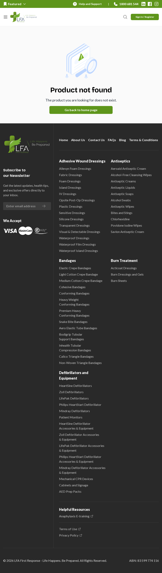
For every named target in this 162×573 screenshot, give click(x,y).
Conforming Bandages (74, 293)
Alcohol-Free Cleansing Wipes (131, 175)
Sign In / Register (145, 16)
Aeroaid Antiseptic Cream (128, 168)
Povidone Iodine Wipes (126, 225)
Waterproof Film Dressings (77, 244)
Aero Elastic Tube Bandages (78, 328)
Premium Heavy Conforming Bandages (74, 313)
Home (63, 140)
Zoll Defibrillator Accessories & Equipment (79, 437)
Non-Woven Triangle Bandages (80, 363)
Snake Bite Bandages (73, 322)
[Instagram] (156, 4)
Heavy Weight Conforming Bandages (74, 302)
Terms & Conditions (143, 140)
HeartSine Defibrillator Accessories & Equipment (76, 426)
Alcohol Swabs (121, 200)
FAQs (112, 140)
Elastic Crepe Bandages (75, 268)
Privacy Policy (68, 535)
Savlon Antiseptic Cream (127, 232)
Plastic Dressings (70, 206)
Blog (122, 140)
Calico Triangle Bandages (76, 356)
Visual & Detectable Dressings (79, 232)
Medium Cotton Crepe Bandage (80, 280)
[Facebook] (150, 4)
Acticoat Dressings (124, 268)
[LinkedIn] (143, 4)
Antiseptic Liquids (123, 187)
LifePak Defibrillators (74, 398)
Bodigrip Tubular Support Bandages (71, 336)
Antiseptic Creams (123, 181)
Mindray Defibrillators (74, 411)
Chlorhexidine (120, 219)
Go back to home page (81, 110)
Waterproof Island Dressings (78, 250)
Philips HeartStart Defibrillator (80, 404)
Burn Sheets (119, 280)
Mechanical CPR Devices (76, 479)
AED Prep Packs (70, 491)
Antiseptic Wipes (122, 206)
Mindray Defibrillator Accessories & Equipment (82, 470)
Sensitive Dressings (72, 213)
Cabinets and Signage (73, 485)
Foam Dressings (70, 181)
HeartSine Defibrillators (75, 385)
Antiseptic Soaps (122, 194)
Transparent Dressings (74, 225)
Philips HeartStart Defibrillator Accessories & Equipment (80, 459)
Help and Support (90, 4)
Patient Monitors (70, 417)
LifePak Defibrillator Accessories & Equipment (81, 448)
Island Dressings (70, 187)
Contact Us (96, 140)
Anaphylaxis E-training (74, 516)
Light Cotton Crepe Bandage (78, 274)
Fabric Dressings (70, 175)
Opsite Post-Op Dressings (77, 200)
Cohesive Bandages (72, 287)
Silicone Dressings (71, 219)
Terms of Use (68, 529)
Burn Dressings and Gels (127, 274)
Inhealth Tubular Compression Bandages (75, 347)
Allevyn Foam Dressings (75, 168)
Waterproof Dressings (74, 238)
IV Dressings (67, 194)
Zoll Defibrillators (71, 392)
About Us (78, 140)
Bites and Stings (121, 213)
